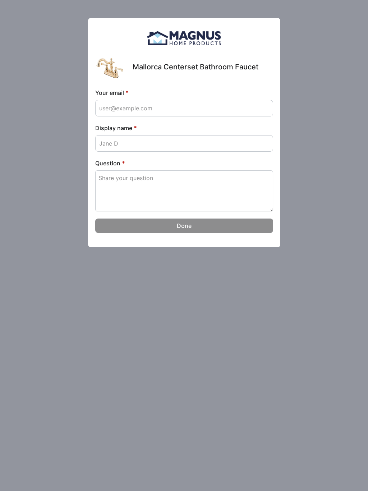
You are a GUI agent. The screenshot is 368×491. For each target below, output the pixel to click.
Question (110, 163)
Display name (116, 128)
